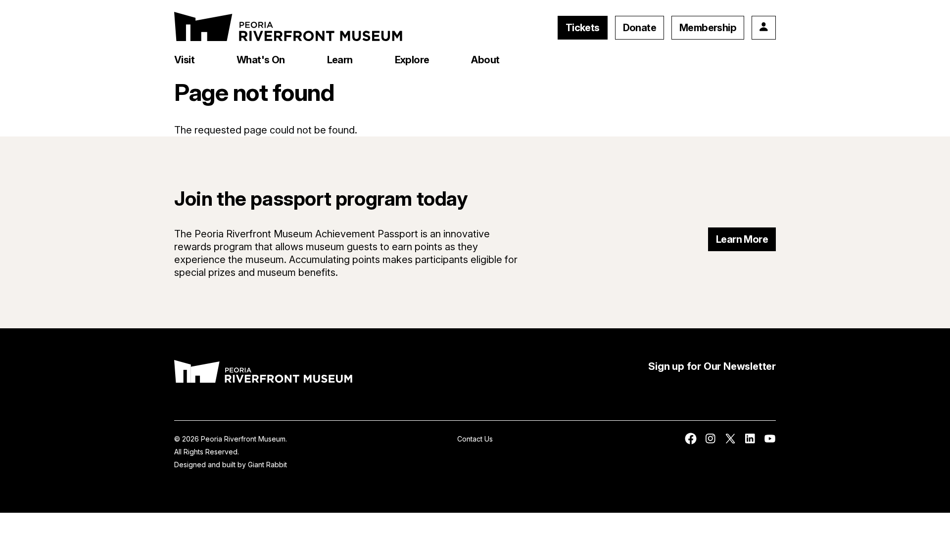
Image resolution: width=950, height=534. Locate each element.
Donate (639, 28)
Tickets (583, 28)
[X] (730, 442)
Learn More (742, 239)
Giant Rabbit (267, 464)
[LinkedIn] (750, 442)
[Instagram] (710, 442)
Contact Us (475, 439)
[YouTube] (770, 442)
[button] (184, 59)
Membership (707, 28)
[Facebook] (691, 442)
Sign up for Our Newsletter (712, 366)
